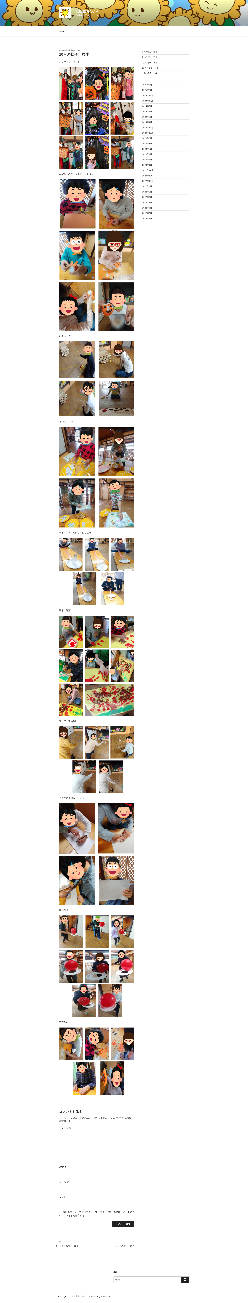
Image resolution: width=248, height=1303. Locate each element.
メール (64, 1182)
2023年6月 (147, 143)
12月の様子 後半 (150, 68)
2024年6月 (147, 111)
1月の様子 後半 (149, 62)
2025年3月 (147, 90)
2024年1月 (147, 122)
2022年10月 (147, 181)
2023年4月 (147, 154)
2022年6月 (147, 197)
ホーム (62, 31)
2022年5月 (147, 202)
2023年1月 (147, 165)
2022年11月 (147, 176)
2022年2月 (147, 218)
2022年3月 (147, 213)
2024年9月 (147, 106)
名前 (63, 1167)
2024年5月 (147, 117)
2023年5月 (147, 149)
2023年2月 (147, 159)
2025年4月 (147, 85)
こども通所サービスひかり (82, 1296)
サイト (62, 1197)
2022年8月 (147, 192)
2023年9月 (147, 138)
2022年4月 (147, 208)
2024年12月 (147, 95)
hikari (78, 50)
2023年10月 (147, 133)
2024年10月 (147, 101)
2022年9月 (147, 186)
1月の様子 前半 (149, 73)
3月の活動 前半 (149, 57)
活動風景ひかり (88, 11)
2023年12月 (147, 127)
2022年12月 (147, 170)
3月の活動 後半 (149, 52)
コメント (65, 1128)
